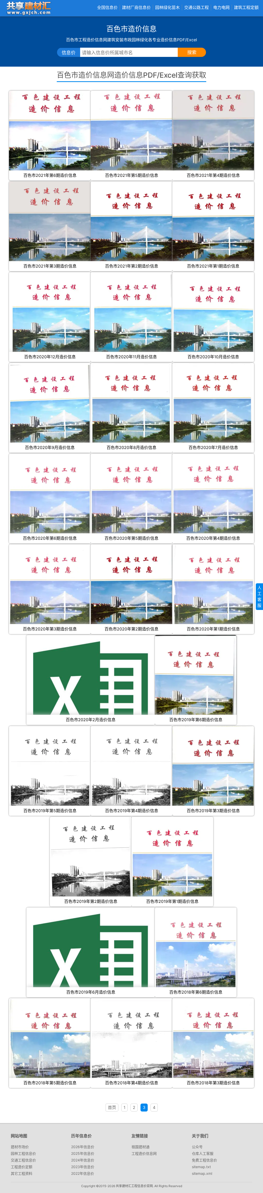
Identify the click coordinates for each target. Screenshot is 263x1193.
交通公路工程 (196, 7)
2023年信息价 (82, 1167)
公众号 (197, 1147)
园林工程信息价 (23, 1153)
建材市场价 (20, 1147)
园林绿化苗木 (167, 7)
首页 (112, 1107)
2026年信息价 (82, 1147)
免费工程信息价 (204, 1160)
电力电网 (221, 7)
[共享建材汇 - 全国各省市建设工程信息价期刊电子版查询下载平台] (28, 8)
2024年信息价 (82, 1160)
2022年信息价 (82, 1173)
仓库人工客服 (202, 1153)
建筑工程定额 (246, 7)
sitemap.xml (202, 1173)
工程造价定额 (21, 1167)
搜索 (191, 52)
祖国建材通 (140, 1147)
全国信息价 (107, 7)
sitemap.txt (201, 1167)
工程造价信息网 (144, 1153)
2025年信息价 (82, 1153)
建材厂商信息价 (136, 7)
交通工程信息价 (23, 1160)
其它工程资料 (21, 1173)
